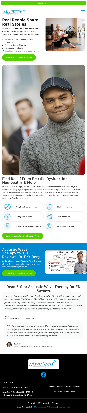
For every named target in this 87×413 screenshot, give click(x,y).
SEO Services (64, 407)
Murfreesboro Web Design (45, 407)
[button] (66, 262)
